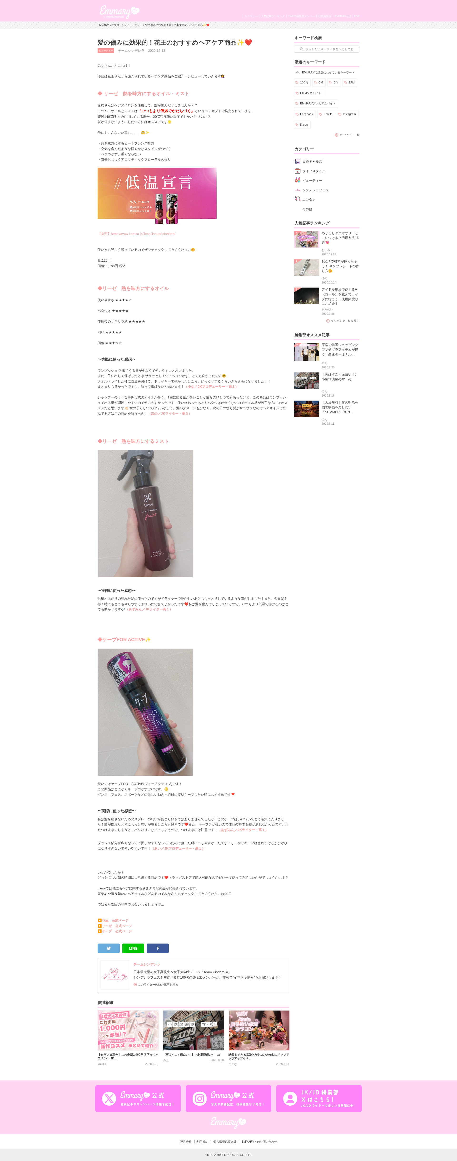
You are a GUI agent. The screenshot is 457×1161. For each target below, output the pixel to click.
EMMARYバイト (310, 93)
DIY (335, 82)
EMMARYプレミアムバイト (318, 103)
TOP (356, 16)
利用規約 (202, 1141)
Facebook (306, 114)
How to (328, 114)
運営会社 (186, 1141)
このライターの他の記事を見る (158, 984)
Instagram (349, 114)
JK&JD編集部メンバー (301, 16)
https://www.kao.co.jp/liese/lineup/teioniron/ (143, 234)
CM (320, 82)
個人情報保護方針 (225, 1141)
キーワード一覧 (349, 135)
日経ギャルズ (312, 161)
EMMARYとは (343, 16)
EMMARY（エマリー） (111, 25)
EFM (352, 82)
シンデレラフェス (315, 190)
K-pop (304, 124)
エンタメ (309, 199)
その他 (307, 209)
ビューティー (134, 25)
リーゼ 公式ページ (117, 926)
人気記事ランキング (273, 16)
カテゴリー (251, 16)
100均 (304, 82)
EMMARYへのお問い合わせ (259, 1141)
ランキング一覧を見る (345, 321)
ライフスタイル (314, 171)
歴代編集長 (324, 16)
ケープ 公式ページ (117, 931)
